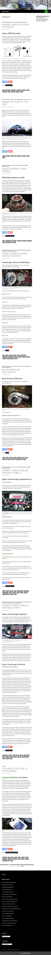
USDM (23, 22)
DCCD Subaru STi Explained (8, 911)
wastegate (28, 740)
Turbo (25, 99)
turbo (12, 311)
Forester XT (23, 355)
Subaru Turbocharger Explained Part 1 (15, 606)
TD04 (18, 592)
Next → (23, 866)
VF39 (12, 594)
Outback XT (11, 356)
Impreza (8, 22)
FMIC (18, 355)
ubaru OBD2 (14, 60)
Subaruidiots (6, 879)
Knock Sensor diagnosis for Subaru (9, 923)
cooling (21, 785)
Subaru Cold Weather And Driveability (10, 906)
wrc (28, 99)
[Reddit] (8, 82)
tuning (17, 91)
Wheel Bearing (4, 212)
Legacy (11, 22)
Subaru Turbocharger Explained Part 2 (15, 471)
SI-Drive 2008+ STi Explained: (8, 913)
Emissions (8, 90)
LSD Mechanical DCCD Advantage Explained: (11, 908)
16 (18, 866)
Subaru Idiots (5, 11)
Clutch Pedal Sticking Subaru (8, 891)
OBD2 (12, 39)
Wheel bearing (9, 242)
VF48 (7, 758)
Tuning (20, 22)
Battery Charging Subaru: (7, 915)
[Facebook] (3, 82)
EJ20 (12, 857)
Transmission (20, 99)
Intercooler (26, 250)
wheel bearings (19, 180)
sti (9, 91)
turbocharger (17, 287)
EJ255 (11, 355)
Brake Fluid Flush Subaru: (7, 925)
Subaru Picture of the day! (15, 103)
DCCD (5, 99)
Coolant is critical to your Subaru (15, 769)
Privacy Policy (4, 949)
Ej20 (8, 250)
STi (14, 22)
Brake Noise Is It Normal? (7, 889)
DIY (3, 90)
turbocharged (8, 727)
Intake (21, 250)
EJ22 (19, 857)
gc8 (15, 165)
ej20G (10, 250)
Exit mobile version (25, 953)
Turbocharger (10, 358)
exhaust (18, 366)
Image (4, 106)
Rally (8, 99)
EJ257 (15, 250)
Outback (5, 91)
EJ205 (7, 355)
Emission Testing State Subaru (8, 918)
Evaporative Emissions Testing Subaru (9, 920)
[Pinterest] (11, 82)
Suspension (4, 166)
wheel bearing (16, 216)
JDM (30, 602)
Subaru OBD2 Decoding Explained (15, 25)
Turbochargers (5, 670)
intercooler (17, 520)
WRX (26, 22)
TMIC (16, 99)
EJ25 (13, 250)
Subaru (17, 22)
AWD (3, 99)
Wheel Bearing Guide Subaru (14, 169)
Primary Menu (49, 11)
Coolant (5, 777)
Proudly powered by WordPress (13, 949)
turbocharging (23, 290)
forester (4, 22)
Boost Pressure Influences (11, 370)
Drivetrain (6, 165)
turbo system (22, 326)
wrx (22, 91)
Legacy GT (5, 356)
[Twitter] (6, 82)
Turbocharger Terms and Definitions (14, 254)
